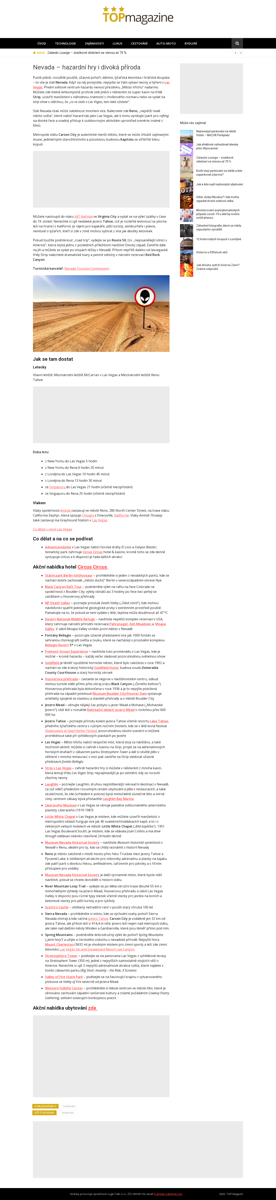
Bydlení (191, 43)
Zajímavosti (94, 43)
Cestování (139, 43)
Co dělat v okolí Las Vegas (52, 529)
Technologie (65, 43)
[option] (145, 53)
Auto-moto (166, 43)
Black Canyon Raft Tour (64, 587)
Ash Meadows (141, 624)
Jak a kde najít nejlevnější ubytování (219, 184)
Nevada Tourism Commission (86, 268)
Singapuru (57, 487)
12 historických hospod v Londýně (218, 239)
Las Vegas (99, 520)
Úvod (41, 43)
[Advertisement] (101, 179)
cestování (68, 1112)
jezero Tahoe (98, 918)
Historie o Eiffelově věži (212, 252)
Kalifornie (121, 515)
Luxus (117, 43)
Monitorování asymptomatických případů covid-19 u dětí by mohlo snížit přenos (218, 214)
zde (92, 1008)
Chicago (88, 515)
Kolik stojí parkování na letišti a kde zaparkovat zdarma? (86, 53)
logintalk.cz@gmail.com (168, 1194)
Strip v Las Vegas (58, 768)
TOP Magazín (235, 1194)
